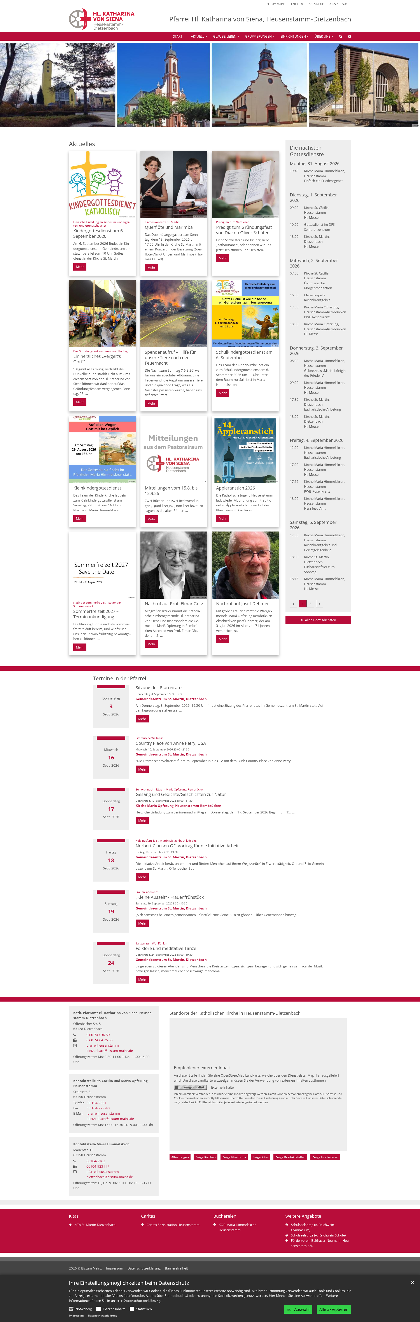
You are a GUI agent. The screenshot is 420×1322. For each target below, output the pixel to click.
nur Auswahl (298, 1309)
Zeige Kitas (260, 1157)
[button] (337, 37)
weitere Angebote (303, 1216)
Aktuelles (82, 144)
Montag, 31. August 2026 (315, 163)
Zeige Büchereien (325, 1157)
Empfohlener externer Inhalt (202, 1067)
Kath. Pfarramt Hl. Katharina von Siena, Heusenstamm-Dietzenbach (113, 1015)
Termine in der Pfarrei (119, 678)
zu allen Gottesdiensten (318, 620)
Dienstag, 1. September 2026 (313, 197)
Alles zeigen (180, 1157)
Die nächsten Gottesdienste (307, 150)
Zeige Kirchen (205, 1157)
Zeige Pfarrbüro (234, 1157)
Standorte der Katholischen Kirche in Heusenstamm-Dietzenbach (235, 1013)
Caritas (148, 1216)
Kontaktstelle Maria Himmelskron (101, 1144)
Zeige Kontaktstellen (290, 1157)
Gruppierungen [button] (258, 36)
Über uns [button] (322, 36)
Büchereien (224, 1216)
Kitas (74, 1216)
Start (177, 36)
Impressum (76, 1315)
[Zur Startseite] (102, 19)
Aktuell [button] (197, 36)
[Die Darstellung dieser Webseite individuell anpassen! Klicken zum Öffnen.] (346, 37)
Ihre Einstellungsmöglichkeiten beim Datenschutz (129, 1283)
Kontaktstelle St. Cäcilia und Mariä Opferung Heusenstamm (110, 1083)
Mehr (80, 266)
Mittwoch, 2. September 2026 (314, 263)
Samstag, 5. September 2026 (313, 524)
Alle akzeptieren (333, 1309)
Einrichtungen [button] (293, 36)
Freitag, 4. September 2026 (316, 440)
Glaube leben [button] (224, 36)
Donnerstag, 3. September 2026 (316, 350)
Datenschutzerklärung (141, 1300)
